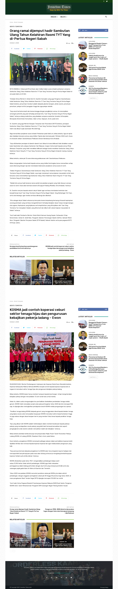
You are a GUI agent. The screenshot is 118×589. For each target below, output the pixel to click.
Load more (93, 98)
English (53, 17)
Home (11, 22)
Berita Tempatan (18, 22)
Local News (20, 275)
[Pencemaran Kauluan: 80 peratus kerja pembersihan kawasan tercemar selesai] (82, 78)
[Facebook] (103, 1)
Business (91, 86)
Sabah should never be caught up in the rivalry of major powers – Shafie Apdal (41, 281)
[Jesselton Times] (59, 9)
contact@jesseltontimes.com (62, 573)
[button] (106, 17)
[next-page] (14, 288)
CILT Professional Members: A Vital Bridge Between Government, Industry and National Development (98, 91)
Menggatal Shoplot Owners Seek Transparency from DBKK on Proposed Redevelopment (20, 280)
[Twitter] (106, 1)
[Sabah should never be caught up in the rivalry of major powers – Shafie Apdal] (41, 272)
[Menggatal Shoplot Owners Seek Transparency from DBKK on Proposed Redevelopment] (20, 272)
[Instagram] (51, 577)
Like (106, 30)
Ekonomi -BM (63, 278)
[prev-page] (11, 288)
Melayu (63, 17)
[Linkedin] (56, 577)
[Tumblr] (66, 577)
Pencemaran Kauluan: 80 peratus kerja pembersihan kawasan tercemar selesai (98, 79)
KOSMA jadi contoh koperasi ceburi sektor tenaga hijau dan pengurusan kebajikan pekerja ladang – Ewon (60, 248)
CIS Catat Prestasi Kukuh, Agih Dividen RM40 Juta (63, 282)
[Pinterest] (61, 577)
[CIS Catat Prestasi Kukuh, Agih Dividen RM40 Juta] (63, 272)
